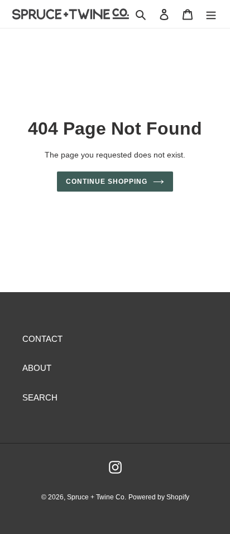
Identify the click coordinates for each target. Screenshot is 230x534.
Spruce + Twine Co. (96, 497)
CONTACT (42, 339)
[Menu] (211, 14)
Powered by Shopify (158, 497)
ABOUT (36, 368)
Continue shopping (106, 181)
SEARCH (40, 397)
